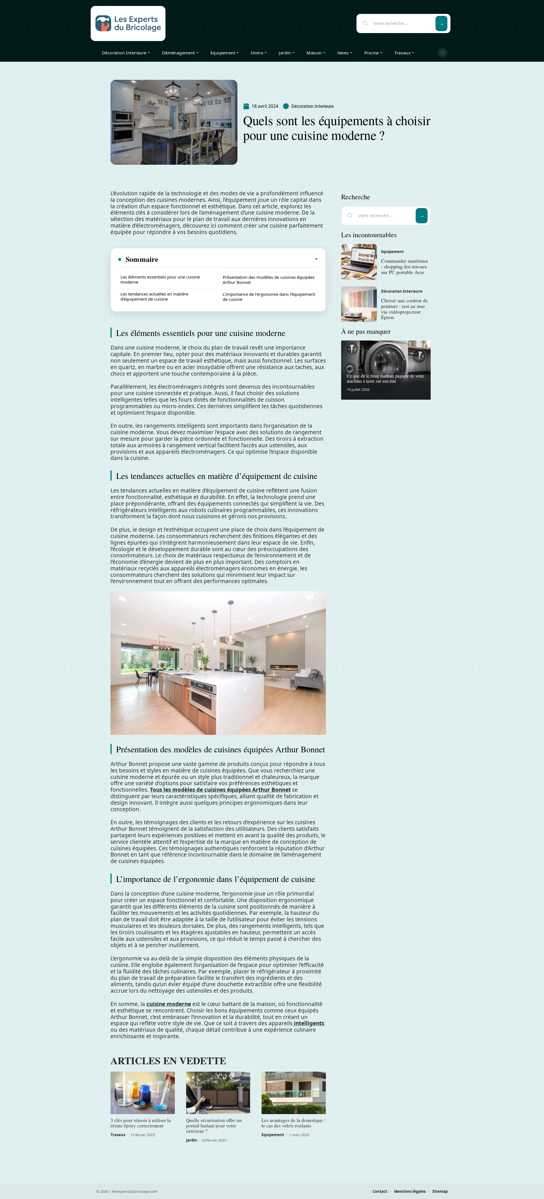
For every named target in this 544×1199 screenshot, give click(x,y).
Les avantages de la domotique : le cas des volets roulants (294, 1123)
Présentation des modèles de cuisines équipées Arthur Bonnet (268, 279)
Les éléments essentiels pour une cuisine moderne (160, 279)
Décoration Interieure (312, 106)
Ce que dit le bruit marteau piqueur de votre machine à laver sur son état (385, 378)
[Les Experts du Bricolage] (128, 23)
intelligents (308, 1023)
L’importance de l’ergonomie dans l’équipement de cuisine (269, 296)
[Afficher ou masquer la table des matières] (238, 259)
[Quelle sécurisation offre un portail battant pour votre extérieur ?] (218, 1093)
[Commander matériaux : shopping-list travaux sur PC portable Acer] (359, 262)
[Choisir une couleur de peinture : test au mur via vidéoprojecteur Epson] (359, 304)
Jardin (191, 1140)
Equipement (273, 1134)
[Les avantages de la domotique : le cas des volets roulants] (294, 1093)
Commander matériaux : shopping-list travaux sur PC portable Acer (404, 266)
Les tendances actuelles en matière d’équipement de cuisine (154, 296)
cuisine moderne (168, 1004)
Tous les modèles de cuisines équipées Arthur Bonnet (220, 789)
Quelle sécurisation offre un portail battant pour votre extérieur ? (214, 1125)
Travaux (118, 1134)
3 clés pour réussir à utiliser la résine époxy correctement (140, 1123)
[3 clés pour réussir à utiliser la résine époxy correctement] (142, 1093)
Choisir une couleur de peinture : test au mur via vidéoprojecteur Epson (404, 308)
